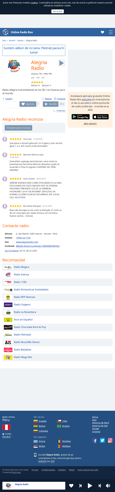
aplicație (86, 99)
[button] (90, 485)
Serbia (42, 446)
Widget (72, 470)
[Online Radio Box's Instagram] (110, 440)
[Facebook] (59, 98)
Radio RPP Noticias (24, 297)
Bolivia (42, 426)
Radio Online (8, 419)
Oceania (96, 431)
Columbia (43, 431)
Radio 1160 (20, 282)
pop (32, 77)
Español (9, 98)
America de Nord (100, 422)
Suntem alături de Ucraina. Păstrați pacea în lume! (34, 50)
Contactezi (60, 110)
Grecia (42, 441)
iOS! (53, 461)
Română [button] (6, 437)
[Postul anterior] (80, 485)
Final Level (16, 472)
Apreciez (30, 103)
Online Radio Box (22, 32)
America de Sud (100, 425)
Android (42, 461)
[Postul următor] (99, 485)
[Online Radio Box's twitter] (102, 440)
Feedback (62, 470)
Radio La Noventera (25, 312)
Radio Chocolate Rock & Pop (30, 327)
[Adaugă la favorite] (71, 485)
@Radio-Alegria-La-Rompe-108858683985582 (38, 246)
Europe (95, 428)
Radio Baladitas (22, 349)
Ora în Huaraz (11, 250)
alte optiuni (90, 123)
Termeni (35, 470)
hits (43, 77)
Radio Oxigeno (22, 304)
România (66, 441)
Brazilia (66, 426)
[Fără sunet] (109, 485)
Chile (64, 421)
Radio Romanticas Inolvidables (31, 289)
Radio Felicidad (22, 334)
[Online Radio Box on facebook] (94, 440)
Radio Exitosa (21, 274)
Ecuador (43, 421)
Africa (95, 417)
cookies (34, 2)
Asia (94, 419)
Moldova (66, 446)
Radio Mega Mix (23, 357)
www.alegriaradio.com (27, 242)
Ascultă (53, 103)
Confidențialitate (48, 470)
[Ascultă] (61, 63)
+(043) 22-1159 (23, 237)
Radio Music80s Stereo (27, 342)
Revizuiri (45, 85)
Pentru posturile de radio (87, 470)
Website (48, 98)
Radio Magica (21, 267)
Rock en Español (23, 319)
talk (38, 77)
